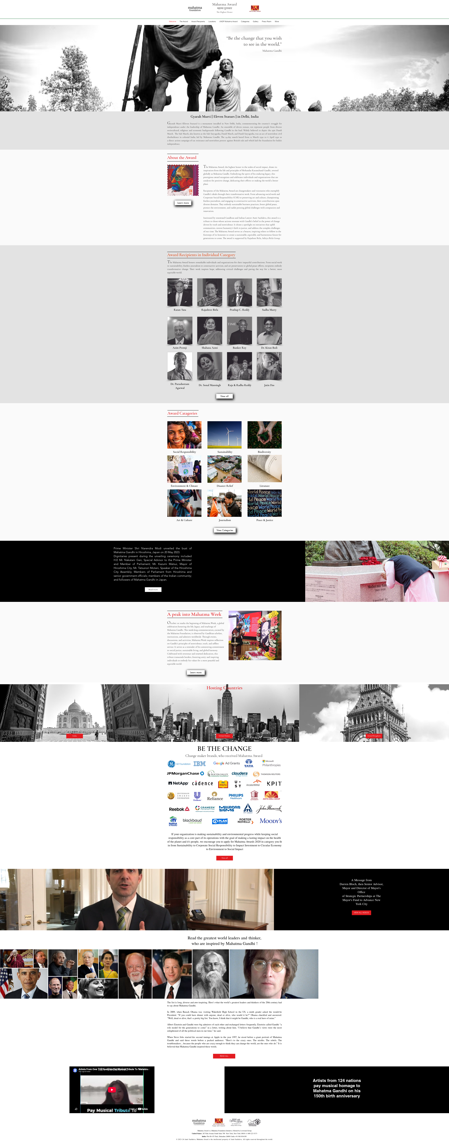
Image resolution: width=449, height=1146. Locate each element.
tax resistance (198, 140)
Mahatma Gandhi (211, 127)
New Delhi (229, 123)
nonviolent (272, 133)
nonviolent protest (217, 140)
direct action (174, 140)
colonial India (188, 137)
